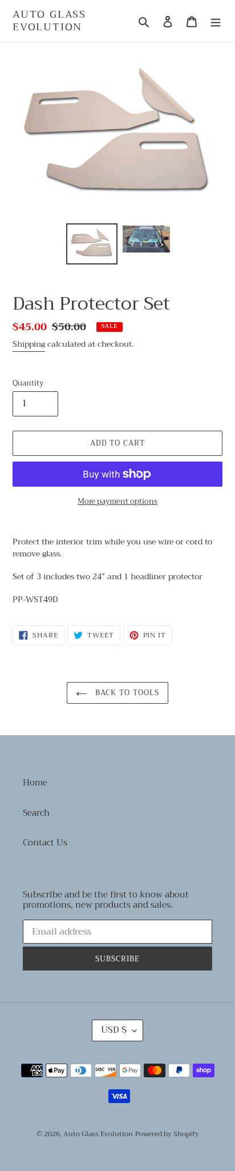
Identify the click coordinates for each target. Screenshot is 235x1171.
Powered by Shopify (167, 1134)
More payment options (117, 501)
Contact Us (45, 842)
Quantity (28, 383)
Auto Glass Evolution (49, 21)
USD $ (114, 1030)
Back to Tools (126, 692)
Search (36, 812)
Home (35, 782)
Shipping (29, 344)
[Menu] (216, 21)
